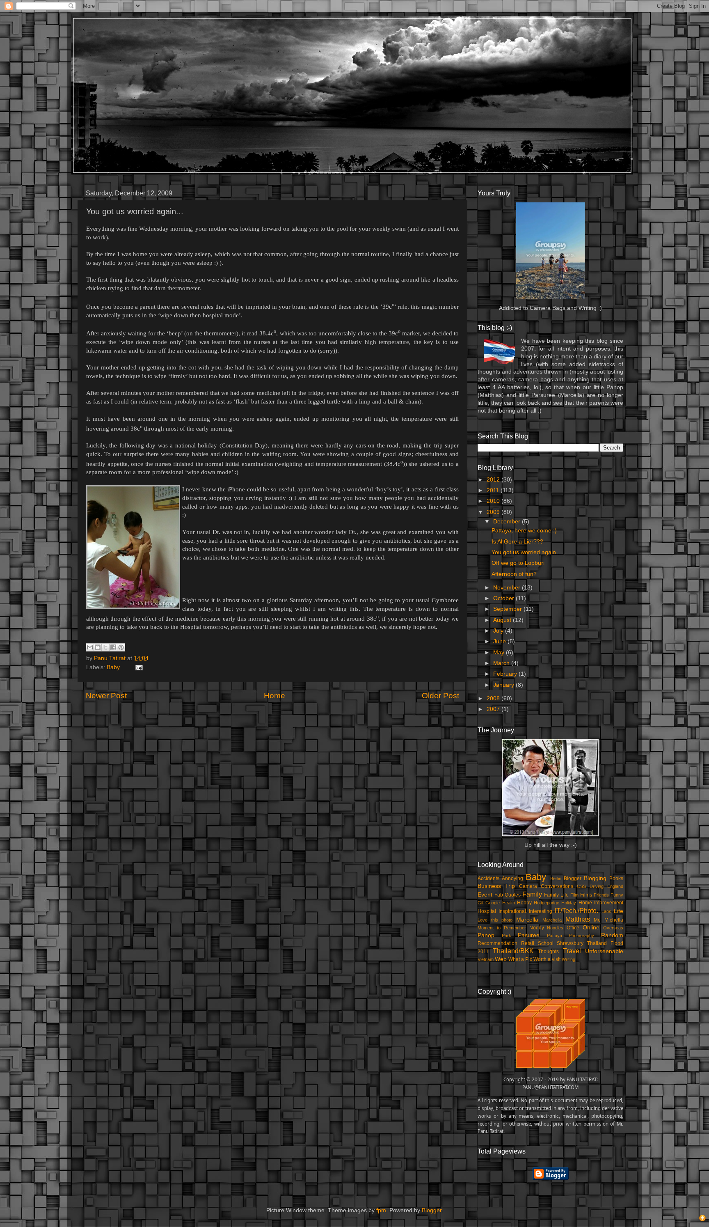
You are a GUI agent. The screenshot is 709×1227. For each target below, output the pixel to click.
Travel (572, 950)
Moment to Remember (502, 927)
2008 (494, 698)
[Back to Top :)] (702, 1219)
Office (573, 928)
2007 (494, 709)
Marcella (527, 920)
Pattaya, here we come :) (524, 530)
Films (586, 895)
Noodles (555, 927)
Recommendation (497, 943)
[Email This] (90, 647)
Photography (581, 935)
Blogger (572, 878)
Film (574, 894)
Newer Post (106, 695)
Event (485, 895)
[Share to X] (105, 647)
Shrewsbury (570, 943)
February (506, 674)
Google (492, 902)
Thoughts (548, 951)
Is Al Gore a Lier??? (517, 542)
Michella (613, 920)
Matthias (577, 919)
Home (274, 695)
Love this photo (495, 919)
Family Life (556, 895)
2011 (494, 490)
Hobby (524, 903)
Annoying (512, 878)
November (507, 588)
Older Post (440, 695)
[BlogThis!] (98, 647)
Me (597, 920)
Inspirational (512, 911)
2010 (494, 501)
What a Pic (520, 959)
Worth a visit (546, 959)
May (499, 652)
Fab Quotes (507, 895)
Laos (606, 911)
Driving (597, 886)
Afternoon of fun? (514, 574)
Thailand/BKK (513, 950)
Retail (527, 943)
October (504, 598)
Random (612, 935)
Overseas (613, 927)
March (502, 663)
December (507, 521)
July (499, 631)
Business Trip (496, 886)
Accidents (488, 878)
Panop (486, 935)
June (500, 641)
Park (506, 935)
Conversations (557, 886)
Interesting (540, 911)
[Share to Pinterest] (121, 647)
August (503, 620)
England (615, 886)
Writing (568, 959)
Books (616, 878)
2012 (494, 480)
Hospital (487, 911)
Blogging (595, 878)
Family (532, 894)
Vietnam (486, 959)
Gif (480, 902)
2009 (494, 512)
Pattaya (554, 935)
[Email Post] (138, 667)
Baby (113, 667)
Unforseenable (604, 951)
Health (508, 902)
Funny (617, 894)
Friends (601, 894)
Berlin (555, 878)
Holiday (568, 902)
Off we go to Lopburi (518, 563)
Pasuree (529, 935)
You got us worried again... (526, 552)
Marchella (552, 919)
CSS (581, 886)
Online (591, 927)
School (545, 943)
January (504, 685)
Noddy (536, 928)
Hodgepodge (546, 902)
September (508, 609)
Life (618, 911)
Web (501, 959)
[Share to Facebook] (113, 647)
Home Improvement (601, 903)
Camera (528, 886)
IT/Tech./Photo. (576, 910)
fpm (381, 1210)
